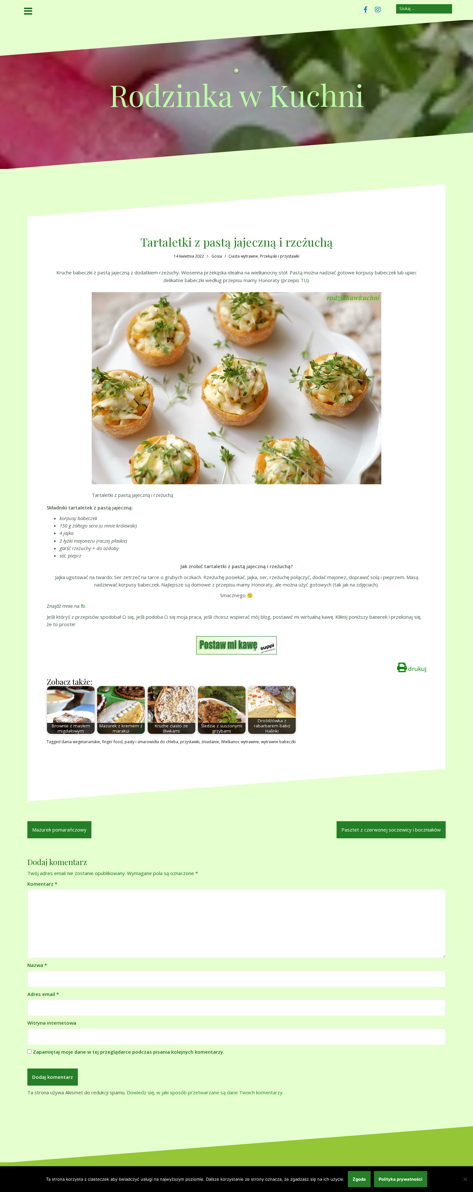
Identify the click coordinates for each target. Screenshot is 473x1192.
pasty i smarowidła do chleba (151, 741)
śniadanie (210, 741)
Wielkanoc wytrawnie (240, 741)
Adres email (43, 994)
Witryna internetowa (51, 1023)
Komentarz (42, 884)
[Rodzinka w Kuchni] (236, 72)
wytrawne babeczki (278, 741)
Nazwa (37, 965)
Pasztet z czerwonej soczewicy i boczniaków (391, 829)
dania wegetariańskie (80, 741)
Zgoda (359, 1179)
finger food (112, 741)
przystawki (189, 741)
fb (83, 606)
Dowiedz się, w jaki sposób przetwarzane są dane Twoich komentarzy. (205, 1092)
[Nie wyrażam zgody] (465, 1179)
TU (304, 280)
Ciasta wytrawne (243, 256)
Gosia (216, 256)
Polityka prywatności (400, 1179)
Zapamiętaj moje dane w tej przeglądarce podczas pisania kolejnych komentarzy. (128, 1052)
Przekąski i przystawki (279, 256)
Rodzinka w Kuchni (236, 94)
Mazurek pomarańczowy (59, 829)
